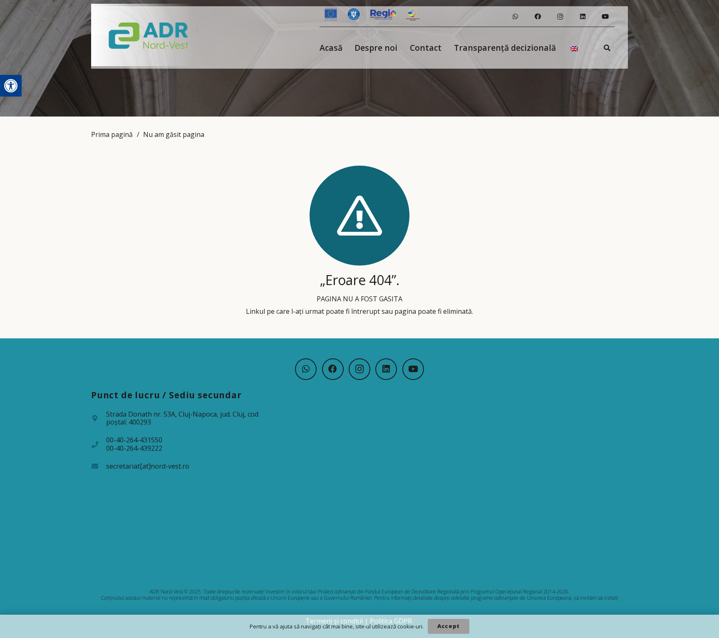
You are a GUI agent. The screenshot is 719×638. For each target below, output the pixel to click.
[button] (11, 86)
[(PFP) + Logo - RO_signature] (148, 35)
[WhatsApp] (515, 16)
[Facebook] (537, 16)
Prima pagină (112, 134)
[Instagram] (560, 16)
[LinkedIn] (582, 16)
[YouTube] (605, 16)
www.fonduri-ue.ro (359, 604)
